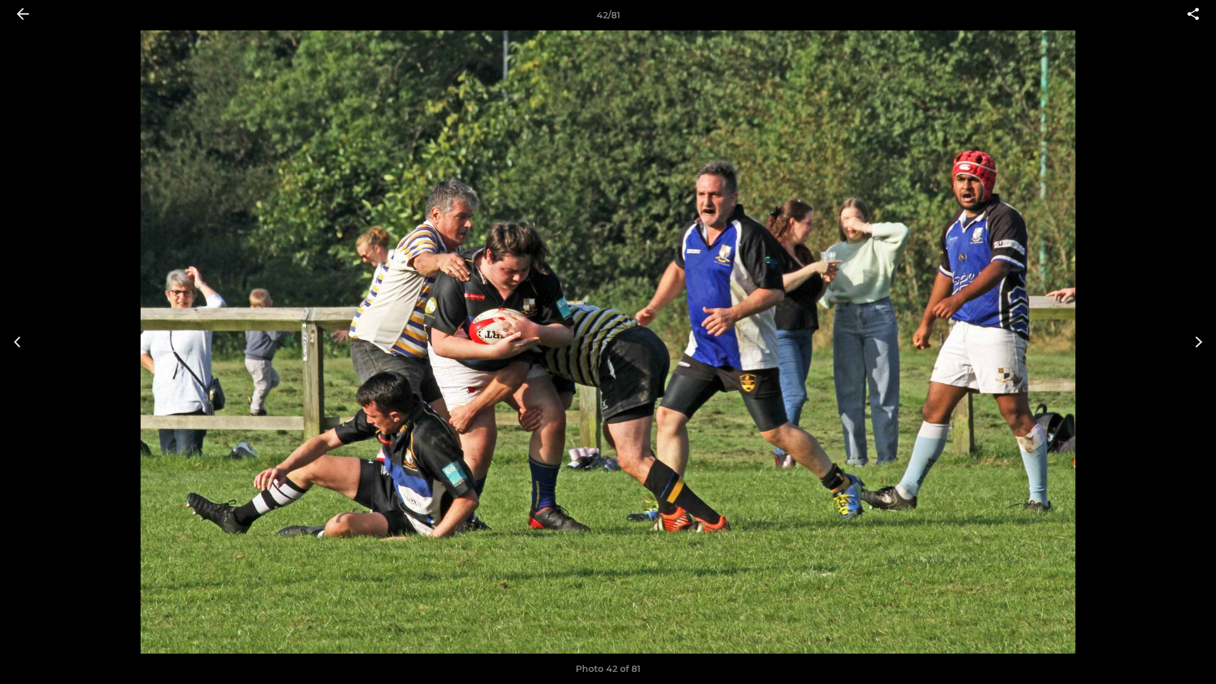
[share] (1193, 15)
